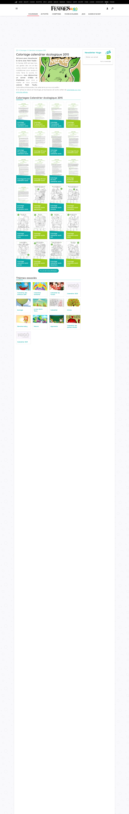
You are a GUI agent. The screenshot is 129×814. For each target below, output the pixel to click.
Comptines (56, 14)
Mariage (62, 2)
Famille (69, 2)
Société (80, 2)
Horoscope (99, 2)
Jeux (83, 14)
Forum (112, 2)
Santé (75, 2)
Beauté (26, 2)
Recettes (39, 2)
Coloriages (33, 14)
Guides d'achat (94, 14)
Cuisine (32, 2)
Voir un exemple (105, 61)
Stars (86, 2)
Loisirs (92, 2)
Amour (56, 2)
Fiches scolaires (71, 14)
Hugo (106, 2)
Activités (44, 14)
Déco (45, 2)
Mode (20, 2)
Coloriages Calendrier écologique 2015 (39, 97)
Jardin (50, 2)
